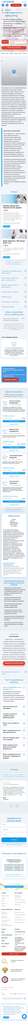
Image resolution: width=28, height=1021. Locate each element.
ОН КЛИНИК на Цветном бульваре (10, 496)
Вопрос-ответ (18, 53)
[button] (11, 806)
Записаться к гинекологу (14, 47)
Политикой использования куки (11, 1011)
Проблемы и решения (20, 899)
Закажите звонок (11, 379)
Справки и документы (20, 914)
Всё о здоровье (5, 943)
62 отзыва (18, 433)
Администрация (5, 895)
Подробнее (6, 226)
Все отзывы (19, 774)
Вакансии (3, 898)
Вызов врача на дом (19, 912)
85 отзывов (18, 485)
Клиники (3, 929)
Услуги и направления (6, 935)
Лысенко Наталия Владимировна (9, 564)
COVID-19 (3, 946)
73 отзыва (18, 459)
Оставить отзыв (8, 774)
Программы (4, 937)
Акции (3, 53)
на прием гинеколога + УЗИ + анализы (17, 41)
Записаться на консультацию (14, 663)
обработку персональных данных (14, 844)
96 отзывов (18, 404)
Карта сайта (4, 989)
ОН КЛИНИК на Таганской (8, 415)
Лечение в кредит (19, 922)
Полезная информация (20, 902)
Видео (2, 900)
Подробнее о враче (14, 424)
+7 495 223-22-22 (15, 329)
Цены (7, 53)
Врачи (11, 53)
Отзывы (25, 53)
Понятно (6, 1017)
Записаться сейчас (14, 954)
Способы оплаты (19, 917)
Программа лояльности (20, 919)
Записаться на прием (14, 421)
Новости (3, 903)
